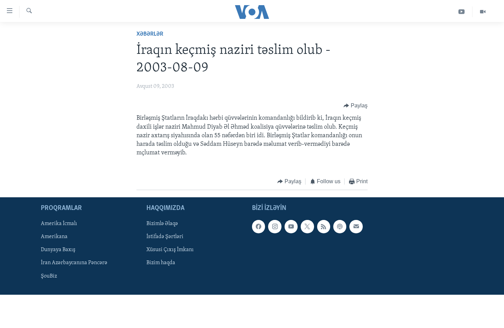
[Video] (482, 12)
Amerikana (54, 236)
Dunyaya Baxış (58, 250)
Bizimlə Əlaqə (162, 223)
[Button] (356, 105)
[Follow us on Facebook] (258, 226)
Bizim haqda (160, 263)
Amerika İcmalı (59, 223)
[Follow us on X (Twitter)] (307, 226)
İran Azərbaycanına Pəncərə (74, 263)
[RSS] (323, 226)
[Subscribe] (355, 226)
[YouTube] (461, 12)
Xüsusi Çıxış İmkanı (170, 250)
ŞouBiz (49, 276)
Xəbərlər (149, 34)
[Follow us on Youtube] (291, 226)
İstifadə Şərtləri (164, 236)
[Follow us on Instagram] (274, 226)
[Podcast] (339, 226)
